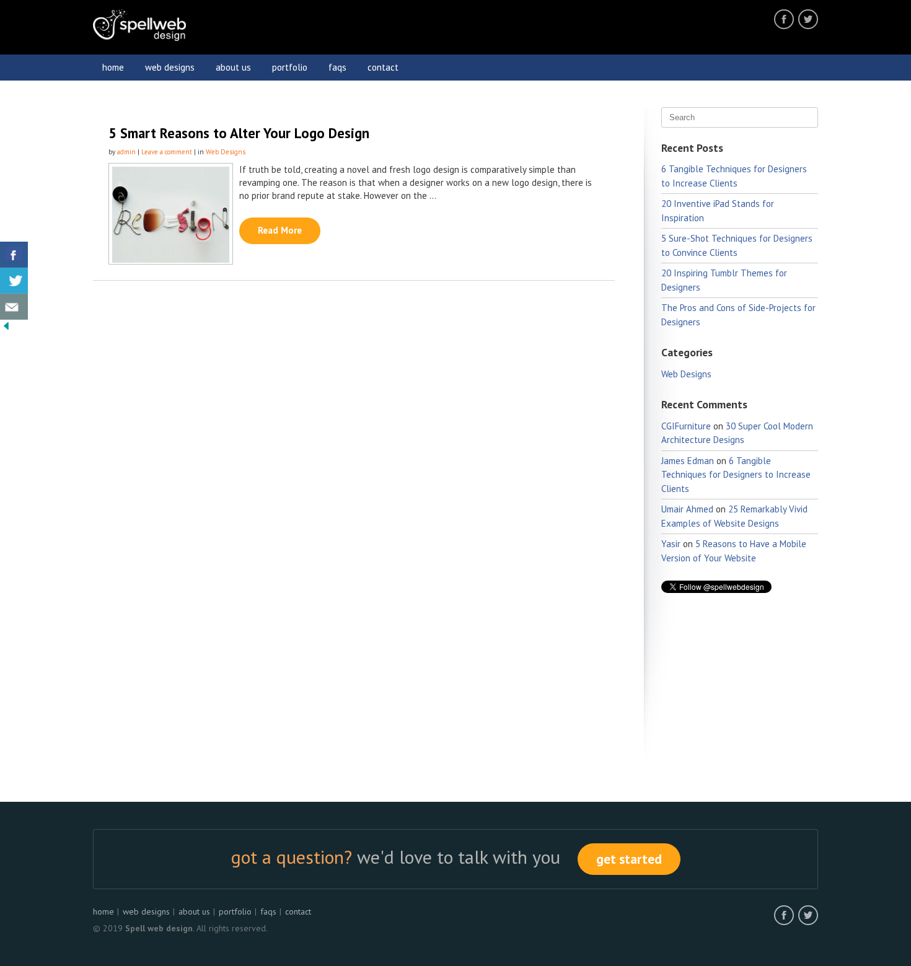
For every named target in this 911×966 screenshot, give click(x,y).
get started (629, 859)
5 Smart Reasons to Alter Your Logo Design (238, 133)
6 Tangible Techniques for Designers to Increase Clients (736, 474)
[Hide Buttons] (6, 329)
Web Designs (225, 151)
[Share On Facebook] (14, 255)
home (113, 67)
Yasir (670, 544)
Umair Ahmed (687, 509)
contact (382, 67)
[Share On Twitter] (14, 281)
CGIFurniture (686, 426)
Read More (280, 230)
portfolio (289, 67)
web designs (170, 67)
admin (126, 151)
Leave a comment (166, 151)
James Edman (687, 461)
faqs (337, 67)
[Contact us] (14, 307)
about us (233, 67)
